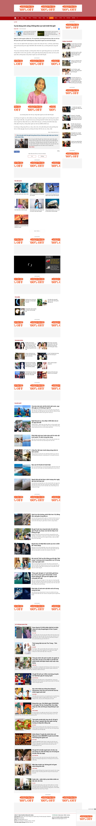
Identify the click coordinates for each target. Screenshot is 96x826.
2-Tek (60, 17)
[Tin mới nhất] (18, 18)
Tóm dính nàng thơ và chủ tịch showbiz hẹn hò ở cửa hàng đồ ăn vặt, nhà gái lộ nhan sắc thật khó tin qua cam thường (76, 80)
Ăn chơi (68, 17)
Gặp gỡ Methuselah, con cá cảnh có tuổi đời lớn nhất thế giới (52, 210)
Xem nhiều (48, 257)
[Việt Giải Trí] (15, 18)
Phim (30, 17)
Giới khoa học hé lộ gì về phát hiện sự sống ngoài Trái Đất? (30, 301)
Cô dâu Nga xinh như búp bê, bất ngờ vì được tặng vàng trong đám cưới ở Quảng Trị (52, 261)
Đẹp (44, 17)
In (59, 151)
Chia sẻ (17, 151)
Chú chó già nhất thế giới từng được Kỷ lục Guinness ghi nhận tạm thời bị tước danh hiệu (36, 136)
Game (56, 17)
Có (32, 156)
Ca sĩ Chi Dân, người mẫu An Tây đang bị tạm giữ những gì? (76, 70)
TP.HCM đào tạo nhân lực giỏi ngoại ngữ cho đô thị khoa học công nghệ (30, 373)
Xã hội (73, 17)
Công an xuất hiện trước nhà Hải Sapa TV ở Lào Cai (76, 62)
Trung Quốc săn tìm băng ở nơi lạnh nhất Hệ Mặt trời (30, 310)
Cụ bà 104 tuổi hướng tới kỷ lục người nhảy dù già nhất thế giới (52, 195)
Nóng (22, 17)
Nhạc (40, 17)
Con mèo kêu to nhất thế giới (20, 209)
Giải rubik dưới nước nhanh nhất (21, 194)
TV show (35, 17)
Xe (64, 17)
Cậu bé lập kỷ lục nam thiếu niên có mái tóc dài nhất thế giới (37, 210)
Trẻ (47, 17)
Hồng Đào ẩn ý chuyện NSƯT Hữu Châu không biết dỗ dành (76, 134)
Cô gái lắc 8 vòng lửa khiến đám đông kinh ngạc (21, 226)
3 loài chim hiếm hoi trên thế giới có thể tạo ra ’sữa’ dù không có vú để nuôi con (29, 33)
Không (42, 156)
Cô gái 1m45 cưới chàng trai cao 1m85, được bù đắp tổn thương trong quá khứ (52, 267)
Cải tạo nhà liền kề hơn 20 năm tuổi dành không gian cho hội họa (30, 355)
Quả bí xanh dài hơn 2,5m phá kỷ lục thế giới (37, 195)
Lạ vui (51, 17)
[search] (77, 18)
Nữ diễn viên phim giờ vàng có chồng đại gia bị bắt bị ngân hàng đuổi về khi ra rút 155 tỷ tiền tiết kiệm (76, 126)
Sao (26, 17)
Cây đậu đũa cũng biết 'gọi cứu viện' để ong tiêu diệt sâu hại (53, 301)
